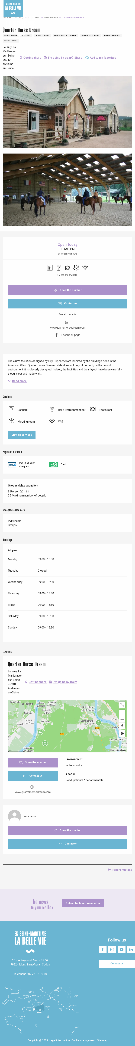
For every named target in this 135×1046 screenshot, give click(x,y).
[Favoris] (121, 26)
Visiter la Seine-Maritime (83, 3)
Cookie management (83, 1040)
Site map (102, 1040)
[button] (129, 26)
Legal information (60, 1040)
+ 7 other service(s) (67, 274)
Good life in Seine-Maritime (52, 3)
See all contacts (67, 314)
